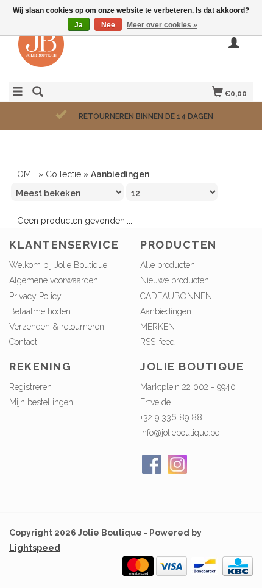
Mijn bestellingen (41, 402)
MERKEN (157, 326)
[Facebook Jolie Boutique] (151, 464)
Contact (23, 342)
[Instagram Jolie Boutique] (177, 464)
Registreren (30, 387)
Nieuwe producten (174, 280)
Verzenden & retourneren (56, 326)
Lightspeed (34, 548)
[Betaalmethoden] (139, 565)
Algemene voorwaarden (53, 280)
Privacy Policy (35, 296)
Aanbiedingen (165, 311)
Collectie (63, 174)
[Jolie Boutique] (70, 50)
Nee (108, 25)
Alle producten (167, 265)
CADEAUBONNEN (176, 296)
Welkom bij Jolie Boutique (58, 265)
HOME (23, 174)
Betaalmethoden (40, 311)
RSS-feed (157, 342)
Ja (78, 25)
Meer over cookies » (162, 25)
